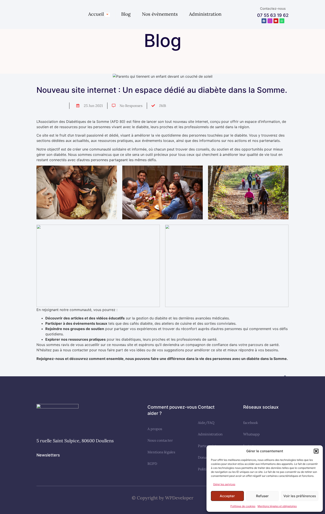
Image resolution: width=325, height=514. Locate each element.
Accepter (227, 496)
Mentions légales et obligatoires (277, 506)
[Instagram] (270, 20)
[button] (316, 451)
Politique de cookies (242, 506)
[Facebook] (264, 20)
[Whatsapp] (281, 20)
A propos (154, 429)
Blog (126, 14)
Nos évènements (160, 14)
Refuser (262, 496)
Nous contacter (160, 440)
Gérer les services (224, 484)
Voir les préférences (299, 496)
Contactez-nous (273, 8)
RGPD (152, 463)
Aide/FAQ (206, 422)
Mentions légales (161, 452)
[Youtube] (275, 20)
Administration (205, 14)
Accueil (96, 14)
